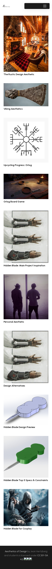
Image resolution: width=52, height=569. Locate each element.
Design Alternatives (14, 385)
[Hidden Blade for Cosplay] (26, 507)
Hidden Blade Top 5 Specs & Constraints (26, 480)
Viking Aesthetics (13, 108)
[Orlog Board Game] (26, 186)
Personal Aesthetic (14, 321)
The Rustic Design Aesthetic (19, 74)
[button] (44, 6)
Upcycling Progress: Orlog (18, 165)
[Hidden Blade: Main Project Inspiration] (26, 236)
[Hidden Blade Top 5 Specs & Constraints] (26, 457)
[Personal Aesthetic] (26, 296)
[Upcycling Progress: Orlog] (26, 140)
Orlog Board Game (14, 201)
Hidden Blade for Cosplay (18, 528)
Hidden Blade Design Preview (19, 427)
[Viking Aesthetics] (26, 94)
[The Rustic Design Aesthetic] (26, 44)
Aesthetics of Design (16, 551)
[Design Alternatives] (26, 357)
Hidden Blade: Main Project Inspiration (24, 265)
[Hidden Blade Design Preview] (26, 410)
